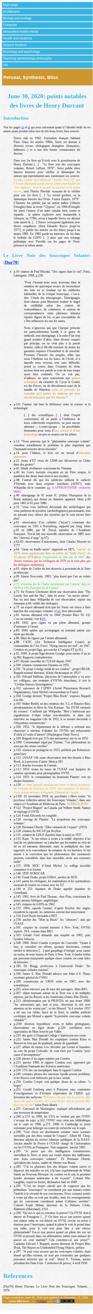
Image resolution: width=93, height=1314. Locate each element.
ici (22, 127)
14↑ (43, 619)
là (29, 127)
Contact (42, 1301)
